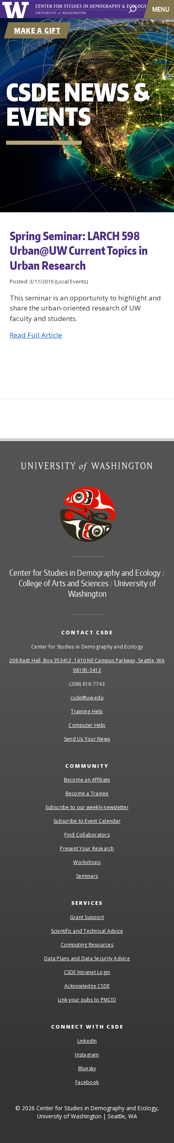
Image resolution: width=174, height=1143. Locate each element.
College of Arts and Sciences (63, 583)
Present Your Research (87, 848)
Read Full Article (36, 335)
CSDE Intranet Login (87, 972)
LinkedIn (87, 1040)
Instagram (87, 1054)
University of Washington (17, 9)
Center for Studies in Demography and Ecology (100, 9)
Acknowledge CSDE (87, 985)
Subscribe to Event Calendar (87, 821)
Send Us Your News (87, 738)
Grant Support (87, 917)
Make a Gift (37, 30)
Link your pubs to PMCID (87, 999)
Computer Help (86, 725)
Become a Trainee (87, 793)
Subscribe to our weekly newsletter (87, 807)
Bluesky (87, 1068)
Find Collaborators (87, 834)
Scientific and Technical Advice (87, 930)
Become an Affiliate (87, 779)
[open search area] (132, 8)
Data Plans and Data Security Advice (87, 958)
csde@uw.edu (87, 697)
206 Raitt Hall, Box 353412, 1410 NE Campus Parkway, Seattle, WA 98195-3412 (87, 665)
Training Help (87, 711)
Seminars (87, 876)
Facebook (87, 1082)
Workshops (86, 862)
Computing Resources (87, 944)
